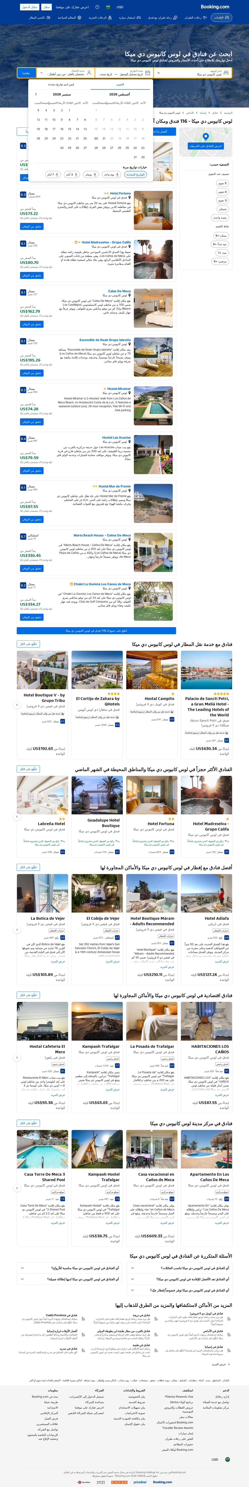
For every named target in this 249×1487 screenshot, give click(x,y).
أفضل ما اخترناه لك (156, 131)
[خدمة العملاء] (97, 7)
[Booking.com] (215, 7)
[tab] (120, 84)
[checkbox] (96, 110)
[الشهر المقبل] (36, 94)
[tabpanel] (90, 135)
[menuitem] (221, 17)
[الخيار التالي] (17, 704)
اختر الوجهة (215, 71)
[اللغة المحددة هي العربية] (108, 7)
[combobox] (192, 74)
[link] (205, 183)
